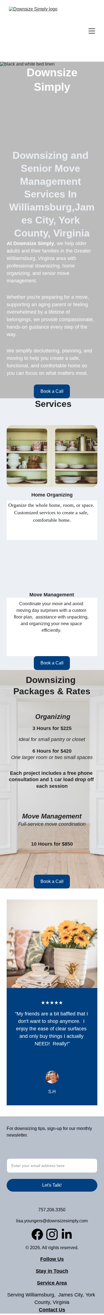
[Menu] (91, 30)
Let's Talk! (52, 1185)
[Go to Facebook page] (37, 1234)
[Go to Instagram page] (52, 1234)
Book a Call (52, 391)
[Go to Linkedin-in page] (66, 1234)
